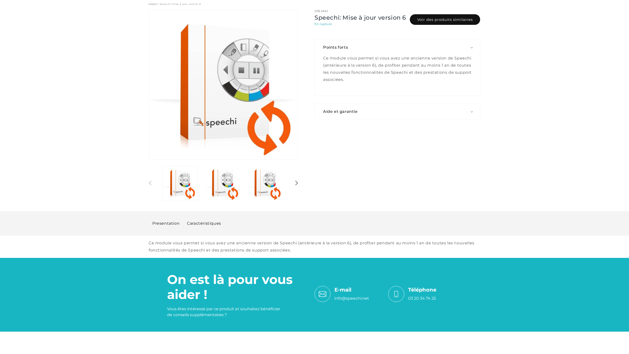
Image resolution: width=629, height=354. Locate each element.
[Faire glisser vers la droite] (296, 183)
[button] (400, 47)
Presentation (166, 223)
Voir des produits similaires (445, 19)
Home (153, 4)
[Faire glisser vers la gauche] (150, 183)
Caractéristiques (204, 223)
